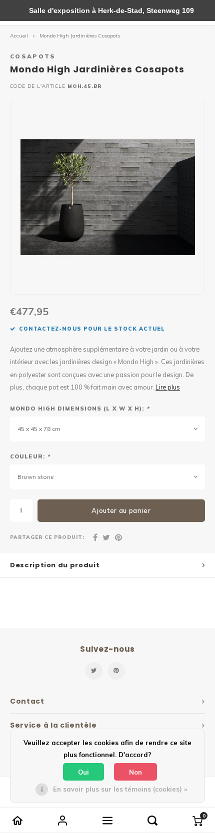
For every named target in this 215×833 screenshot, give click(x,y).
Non (135, 772)
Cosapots (33, 56)
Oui (83, 772)
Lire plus (168, 387)
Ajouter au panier (121, 510)
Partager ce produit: (47, 537)
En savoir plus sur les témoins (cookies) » (120, 789)
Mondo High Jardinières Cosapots (80, 35)
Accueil (19, 35)
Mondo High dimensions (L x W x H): (80, 408)
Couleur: (30, 456)
